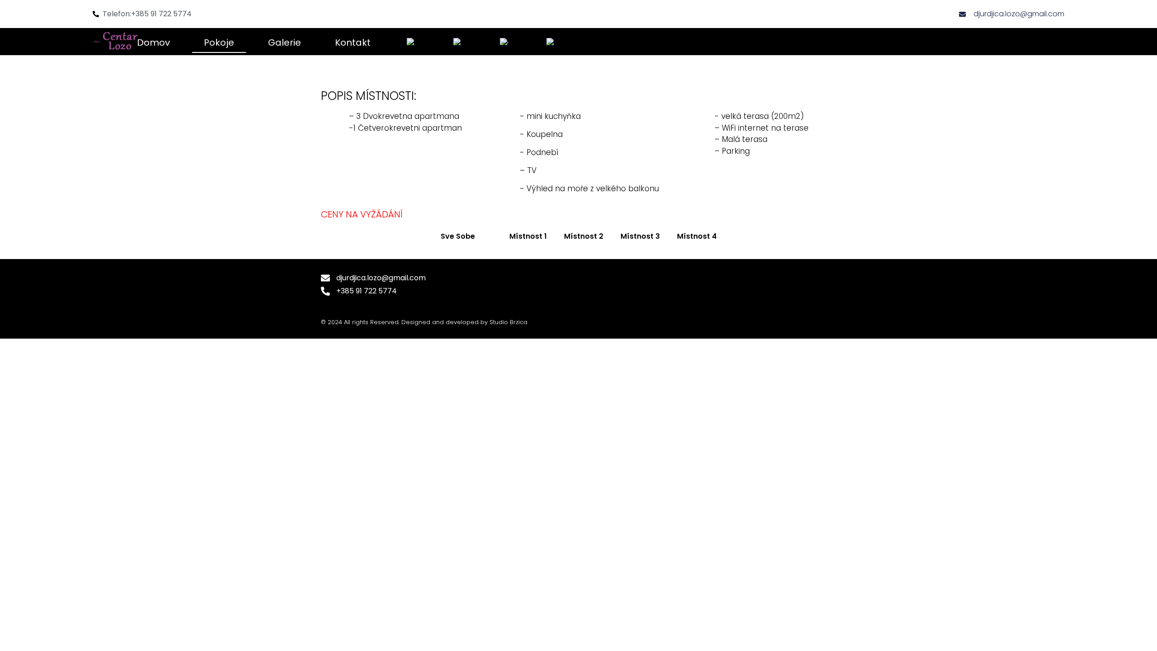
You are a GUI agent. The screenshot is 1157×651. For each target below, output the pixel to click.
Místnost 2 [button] (583, 236)
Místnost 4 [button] (697, 236)
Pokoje (219, 42)
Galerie (284, 42)
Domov (153, 42)
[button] (492, 236)
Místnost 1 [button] (528, 236)
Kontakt (353, 42)
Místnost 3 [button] (640, 236)
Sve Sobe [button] (458, 236)
